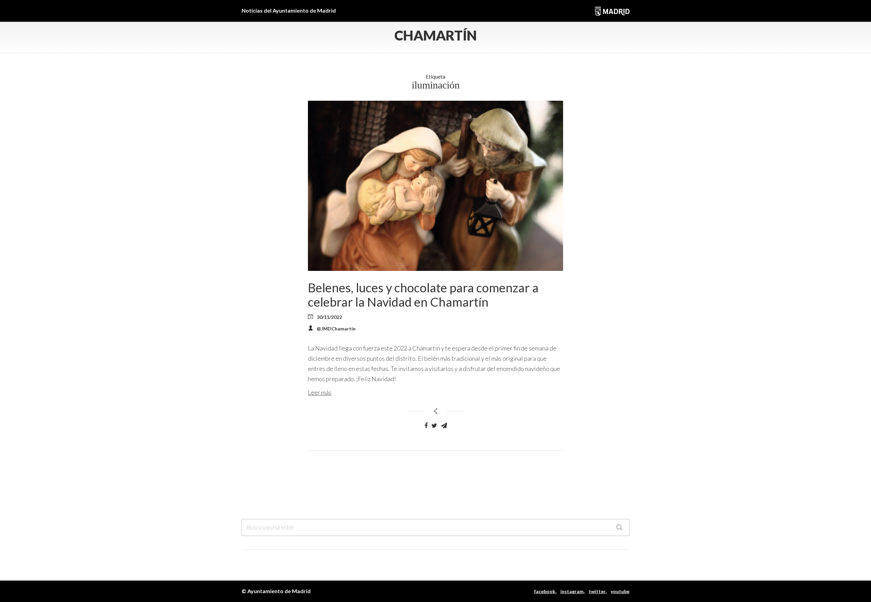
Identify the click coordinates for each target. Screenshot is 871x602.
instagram (572, 591)
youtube (620, 591)
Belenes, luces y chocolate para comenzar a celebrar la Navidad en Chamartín (423, 294)
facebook (544, 591)
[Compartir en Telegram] (444, 425)
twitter (597, 591)
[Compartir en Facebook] (426, 425)
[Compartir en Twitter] (434, 425)
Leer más (319, 392)
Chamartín (435, 35)
